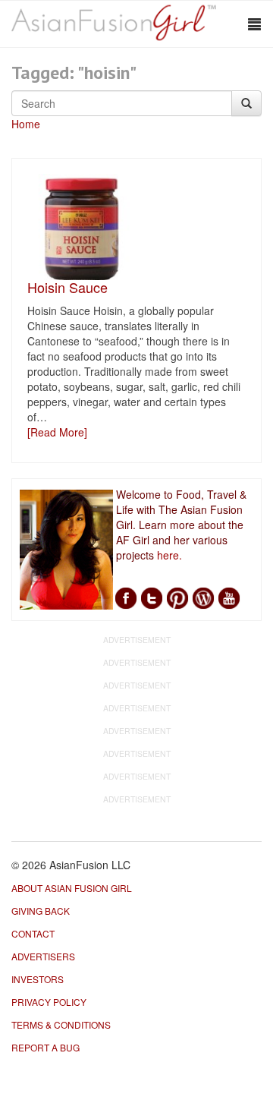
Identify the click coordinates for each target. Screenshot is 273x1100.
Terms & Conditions (61, 1024)
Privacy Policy (48, 1001)
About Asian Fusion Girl (71, 887)
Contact (33, 933)
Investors (37, 978)
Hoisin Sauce (67, 287)
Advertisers (43, 956)
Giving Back (40, 910)
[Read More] (57, 432)
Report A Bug (45, 1047)
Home (25, 123)
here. (169, 555)
